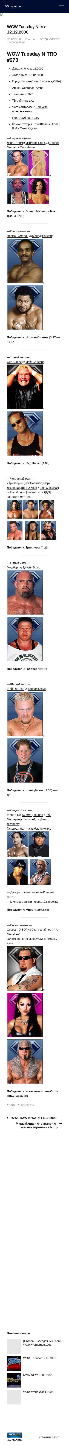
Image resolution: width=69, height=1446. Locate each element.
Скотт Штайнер (41, 929)
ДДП (47, 492)
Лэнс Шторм (15, 142)
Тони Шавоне (42, 124)
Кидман (27, 814)
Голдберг (13, 567)
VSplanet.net (13, 6)
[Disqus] (34, 1176)
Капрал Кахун (37, 688)
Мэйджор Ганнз (35, 142)
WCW (31, 38)
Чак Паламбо (33, 483)
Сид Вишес (14, 361)
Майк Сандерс (34, 361)
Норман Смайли (17, 235)
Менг (35, 235)
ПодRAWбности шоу (25, 117)
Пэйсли (47, 235)
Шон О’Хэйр (29, 487)
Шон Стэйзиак (49, 487)
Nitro (11, 1104)
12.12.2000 (14, 38)
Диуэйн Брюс (31, 567)
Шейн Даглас (15, 688)
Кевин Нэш (34, 492)
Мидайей (13, 934)
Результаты (26, 1104)
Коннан (38, 814)
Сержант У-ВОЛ (17, 929)
